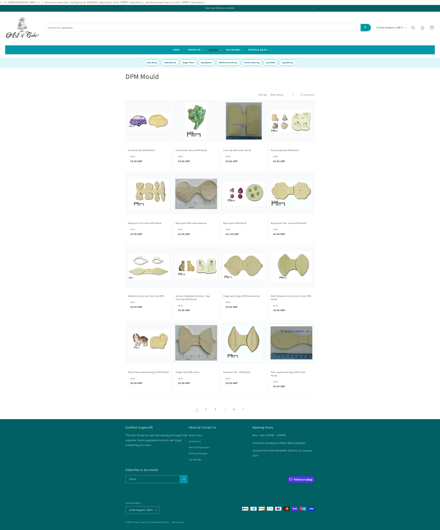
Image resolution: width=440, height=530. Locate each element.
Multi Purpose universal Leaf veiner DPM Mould (291, 298)
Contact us (195, 441)
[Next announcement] (313, 8)
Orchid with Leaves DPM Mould (191, 150)
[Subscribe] (183, 479)
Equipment (206, 62)
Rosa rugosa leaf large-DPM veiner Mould (288, 374)
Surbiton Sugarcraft (142, 522)
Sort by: (263, 94)
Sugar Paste (189, 62)
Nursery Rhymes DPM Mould (285, 150)
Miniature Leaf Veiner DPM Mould (144, 223)
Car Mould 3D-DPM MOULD (141, 150)
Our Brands (195, 459)
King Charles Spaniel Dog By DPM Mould (148, 372)
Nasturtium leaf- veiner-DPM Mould (288, 223)
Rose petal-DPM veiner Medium (191, 223)
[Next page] (243, 409)
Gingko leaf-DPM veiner (187, 372)
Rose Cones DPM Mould (234, 223)
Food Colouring (252, 62)
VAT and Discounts (199, 447)
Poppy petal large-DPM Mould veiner (241, 296)
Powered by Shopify (160, 522)
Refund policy (178, 522)
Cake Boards (170, 62)
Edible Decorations (228, 62)
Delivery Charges (198, 453)
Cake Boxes (151, 62)
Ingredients (288, 62)
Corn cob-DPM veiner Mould (237, 150)
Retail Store (195, 435)
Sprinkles (270, 62)
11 (234, 409)
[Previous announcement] (126, 8)
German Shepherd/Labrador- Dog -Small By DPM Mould (193, 298)
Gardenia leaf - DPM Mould (236, 372)
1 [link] (196, 409)
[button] (194, 49)
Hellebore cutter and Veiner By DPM (146, 296)
